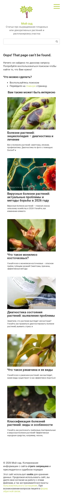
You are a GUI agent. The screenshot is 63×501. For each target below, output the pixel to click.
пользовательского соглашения (20, 485)
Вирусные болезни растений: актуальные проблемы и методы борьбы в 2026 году (28, 197)
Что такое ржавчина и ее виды (30, 370)
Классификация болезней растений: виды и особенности (30, 423)
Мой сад (26, 23)
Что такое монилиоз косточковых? (22, 256)
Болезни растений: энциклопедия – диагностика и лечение (30, 136)
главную (31, 86)
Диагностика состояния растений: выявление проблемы (31, 313)
